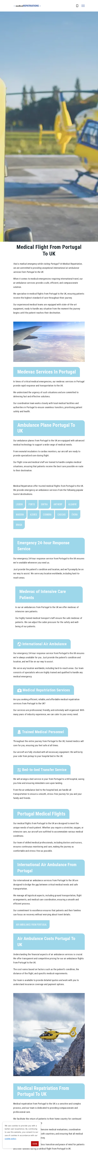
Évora (75, 514)
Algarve (72, 504)
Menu (83, 6)
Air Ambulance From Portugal (31, 924)
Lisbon (19, 504)
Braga (19, 524)
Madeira (20, 514)
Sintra (44, 504)
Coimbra (47, 514)
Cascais (62, 514)
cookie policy (10, 1138)
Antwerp (58, 504)
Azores (33, 514)
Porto (32, 504)
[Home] (27, 6)
